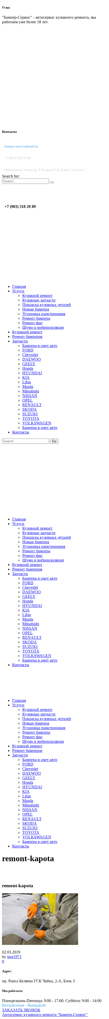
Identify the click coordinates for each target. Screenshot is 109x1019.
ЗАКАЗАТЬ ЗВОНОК (21, 1010)
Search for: (11, 176)
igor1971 (14, 957)
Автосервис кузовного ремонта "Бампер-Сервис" (45, 1014)
